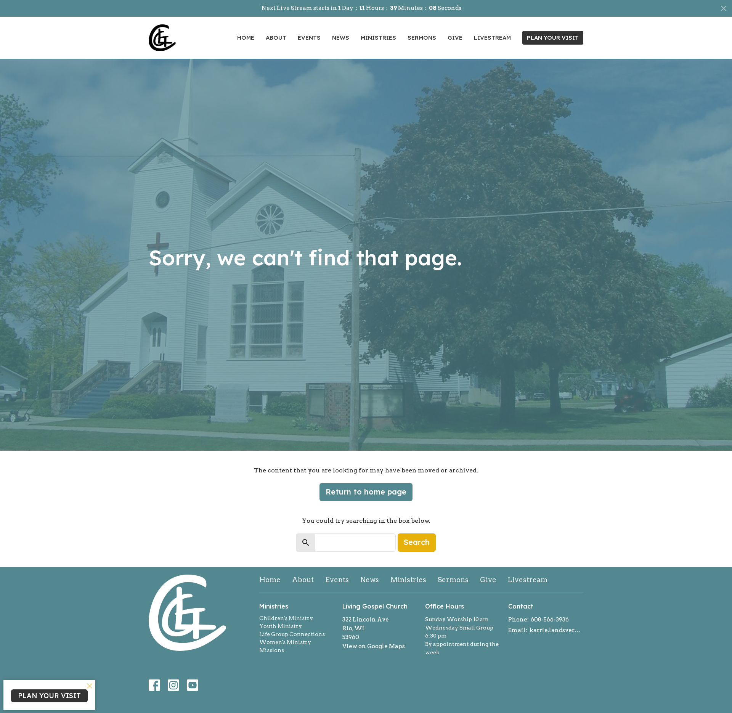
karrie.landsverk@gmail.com (556, 630)
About (276, 37)
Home (245, 37)
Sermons (422, 37)
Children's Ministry (286, 618)
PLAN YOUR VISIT (553, 37)
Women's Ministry (285, 642)
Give (455, 37)
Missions (271, 650)
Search (417, 542)
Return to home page (366, 491)
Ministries (378, 37)
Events (309, 37)
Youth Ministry (280, 626)
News (340, 37)
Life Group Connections (292, 634)
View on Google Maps (373, 646)
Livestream (492, 37)
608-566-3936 (550, 619)
